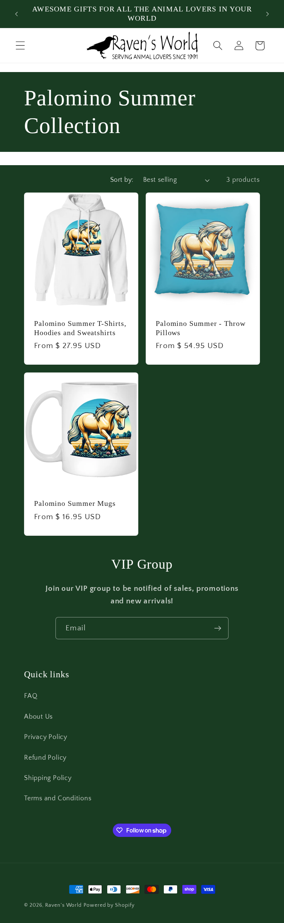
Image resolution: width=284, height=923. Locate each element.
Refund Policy (45, 758)
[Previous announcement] (16, 14)
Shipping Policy (48, 778)
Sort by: (121, 180)
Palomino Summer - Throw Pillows (201, 328)
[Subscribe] (217, 628)
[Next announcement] (268, 14)
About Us (38, 717)
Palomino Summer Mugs (75, 503)
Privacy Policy (45, 737)
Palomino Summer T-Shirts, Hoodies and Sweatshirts (80, 328)
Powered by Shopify (109, 905)
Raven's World (63, 905)
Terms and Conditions (58, 798)
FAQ (30, 696)
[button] (20, 45)
